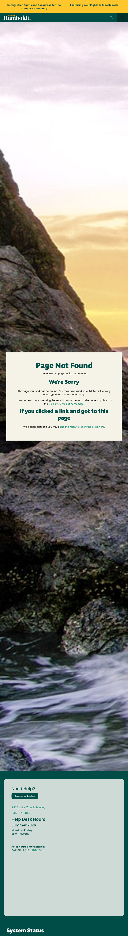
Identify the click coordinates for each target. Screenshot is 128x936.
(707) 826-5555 (34, 850)
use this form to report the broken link (82, 427)
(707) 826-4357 (21, 813)
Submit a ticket (25, 796)
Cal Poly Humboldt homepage (66, 404)
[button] (111, 17)
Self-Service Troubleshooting (28, 807)
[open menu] (122, 17)
